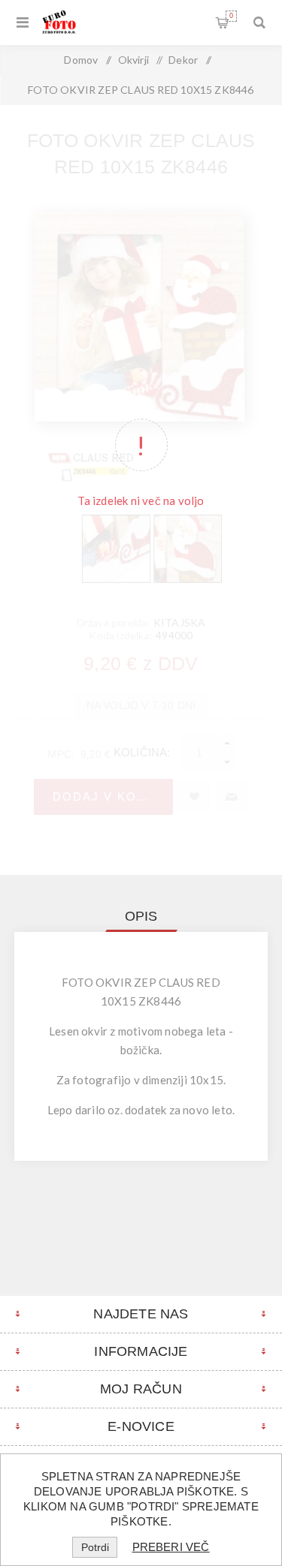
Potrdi (95, 1547)
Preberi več (171, 1546)
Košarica (231, 16)
